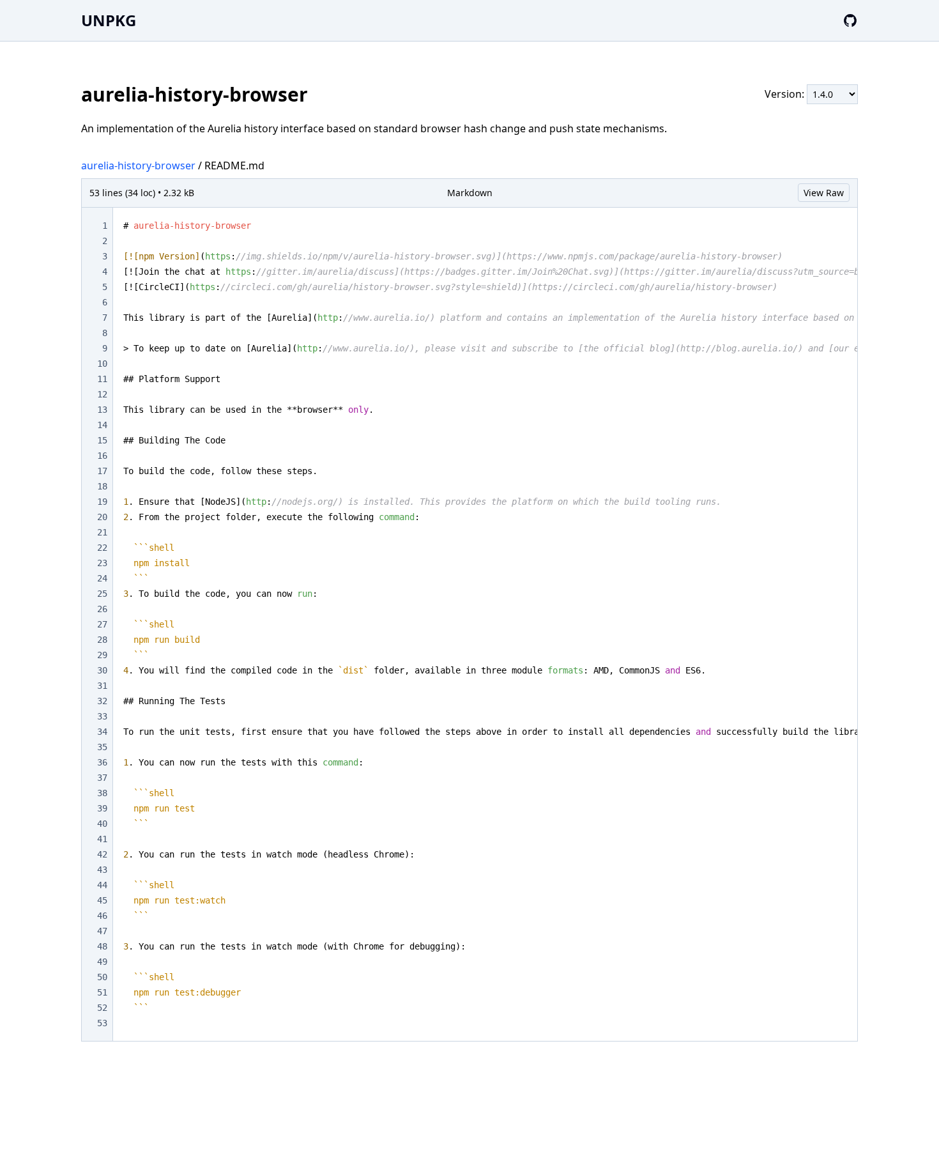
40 (102, 824)
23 (102, 563)
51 (102, 992)
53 (102, 1023)
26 (102, 609)
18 (102, 486)
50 (102, 977)
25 (102, 594)
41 (102, 839)
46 (102, 916)
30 (102, 670)
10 (102, 363)
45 (102, 900)
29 (102, 655)
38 (102, 793)
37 (102, 778)
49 (102, 962)
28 (102, 640)
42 (102, 854)
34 (102, 732)
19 (102, 501)
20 (102, 517)
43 (102, 870)
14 (102, 425)
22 (102, 547)
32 (102, 701)
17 (102, 471)
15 (102, 440)
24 (102, 578)
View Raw (824, 193)
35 (102, 747)
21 (102, 532)
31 (102, 686)
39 (102, 808)
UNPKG (108, 20)
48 (102, 946)
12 (102, 394)
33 (102, 716)
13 (102, 409)
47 (102, 931)
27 (102, 624)
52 (102, 1008)
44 (102, 885)
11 (102, 379)
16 (102, 455)
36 (102, 762)
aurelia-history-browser (138, 165)
